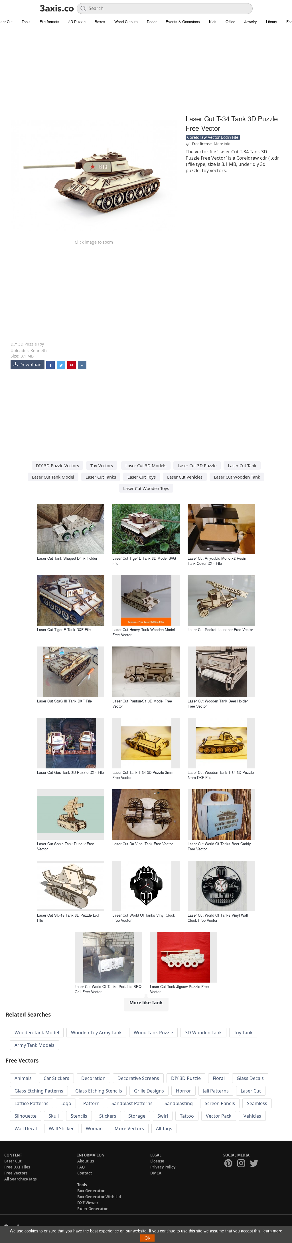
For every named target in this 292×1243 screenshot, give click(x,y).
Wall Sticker (61, 1128)
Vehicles (252, 1116)
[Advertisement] (146, 73)
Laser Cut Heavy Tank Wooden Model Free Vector (143, 632)
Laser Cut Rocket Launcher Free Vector (220, 629)
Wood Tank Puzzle (153, 1032)
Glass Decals (250, 1078)
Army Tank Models (34, 1045)
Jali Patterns (216, 1091)
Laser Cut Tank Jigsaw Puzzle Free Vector (179, 989)
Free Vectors (15, 1173)
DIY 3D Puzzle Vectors (57, 465)
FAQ (81, 1167)
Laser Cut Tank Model (53, 477)
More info (222, 143)
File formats (49, 21)
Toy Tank (243, 1032)
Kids (212, 21)
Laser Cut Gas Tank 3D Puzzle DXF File (70, 772)
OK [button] (147, 1238)
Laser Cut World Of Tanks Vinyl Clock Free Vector (143, 917)
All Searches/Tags (20, 1179)
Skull (53, 1116)
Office (230, 21)
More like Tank (146, 1002)
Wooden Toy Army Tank (96, 1032)
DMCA (155, 1173)
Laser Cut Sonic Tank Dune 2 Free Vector (65, 846)
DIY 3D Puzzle (24, 344)
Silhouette (25, 1116)
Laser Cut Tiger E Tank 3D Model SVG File (144, 560)
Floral (219, 1078)
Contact (84, 1173)
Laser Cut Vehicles (184, 477)
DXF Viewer (87, 1202)
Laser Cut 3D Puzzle (197, 465)
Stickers (107, 1116)
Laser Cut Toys (141, 477)
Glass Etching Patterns (39, 1091)
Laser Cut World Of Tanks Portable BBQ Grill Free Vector (108, 989)
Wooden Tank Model (37, 1032)
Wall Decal (26, 1128)
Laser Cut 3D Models (145, 465)
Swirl (162, 1116)
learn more (272, 1231)
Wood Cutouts (126, 21)
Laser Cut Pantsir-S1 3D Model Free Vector (142, 703)
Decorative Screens (138, 1078)
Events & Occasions (183, 21)
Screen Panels (220, 1103)
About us (85, 1161)
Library (271, 21)
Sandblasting (179, 1103)
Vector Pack (219, 1116)
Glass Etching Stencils (98, 1091)
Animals (23, 1078)
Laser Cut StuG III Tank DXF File (64, 701)
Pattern (91, 1103)
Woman (94, 1128)
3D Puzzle (77, 21)
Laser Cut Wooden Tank (237, 477)
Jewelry (250, 21)
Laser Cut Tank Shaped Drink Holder (67, 558)
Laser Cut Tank (242, 465)
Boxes (100, 21)
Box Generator (91, 1190)
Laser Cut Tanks (101, 477)
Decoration (93, 1078)
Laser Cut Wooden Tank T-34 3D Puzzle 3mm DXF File (221, 775)
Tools (26, 21)
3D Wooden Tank (203, 1032)
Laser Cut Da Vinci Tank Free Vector (142, 843)
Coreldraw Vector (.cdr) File (212, 137)
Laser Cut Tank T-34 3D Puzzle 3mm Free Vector (142, 775)
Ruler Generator (92, 1208)
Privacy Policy (162, 1167)
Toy (41, 344)
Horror (183, 1091)
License (157, 1161)
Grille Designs (149, 1091)
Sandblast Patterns (132, 1103)
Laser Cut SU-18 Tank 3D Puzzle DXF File (68, 917)
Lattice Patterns (31, 1103)
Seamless (257, 1103)
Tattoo (187, 1116)
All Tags (164, 1128)
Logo (65, 1103)
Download (30, 365)
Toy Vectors (101, 465)
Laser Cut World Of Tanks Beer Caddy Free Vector (219, 846)
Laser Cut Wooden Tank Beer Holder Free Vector (218, 703)
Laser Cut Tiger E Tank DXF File (64, 629)
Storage (136, 1116)
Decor (152, 21)
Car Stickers (56, 1078)
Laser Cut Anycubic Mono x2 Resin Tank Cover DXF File (217, 560)
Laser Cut (251, 1091)
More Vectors (129, 1128)
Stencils (79, 1116)
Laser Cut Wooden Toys (146, 488)
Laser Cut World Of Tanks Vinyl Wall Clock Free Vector (218, 917)
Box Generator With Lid (99, 1196)
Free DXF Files (17, 1167)
